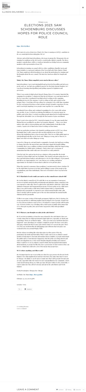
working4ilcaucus (23, 306)
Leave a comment (22, 308)
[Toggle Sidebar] (83, 7)
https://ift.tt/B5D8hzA (23, 46)
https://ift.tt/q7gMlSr (36, 275)
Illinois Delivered (13, 12)
